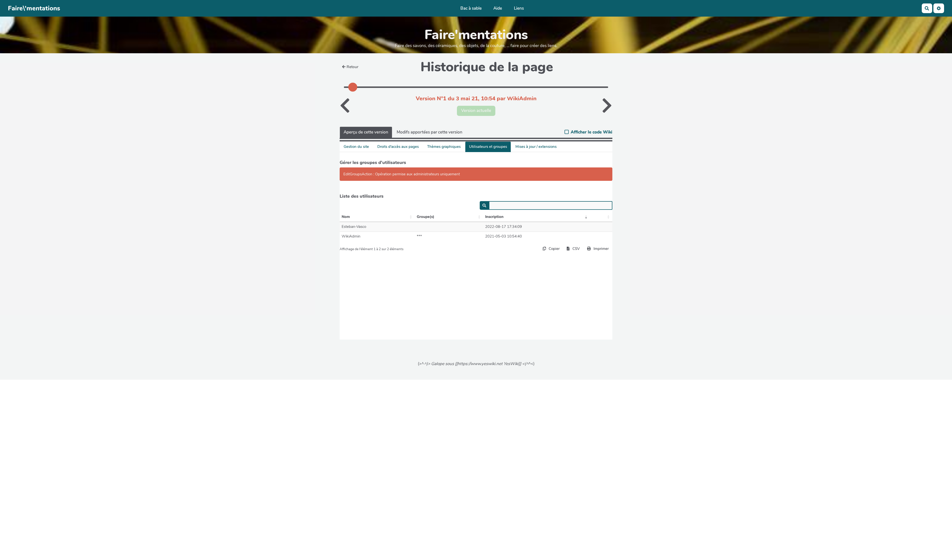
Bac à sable (471, 8)
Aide (497, 8)
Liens (519, 8)
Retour (352, 66)
